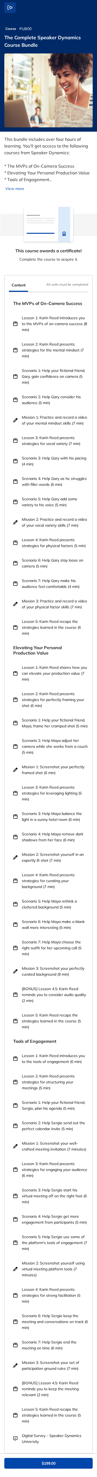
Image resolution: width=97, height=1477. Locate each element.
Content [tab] (19, 285)
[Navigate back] (10, 7)
